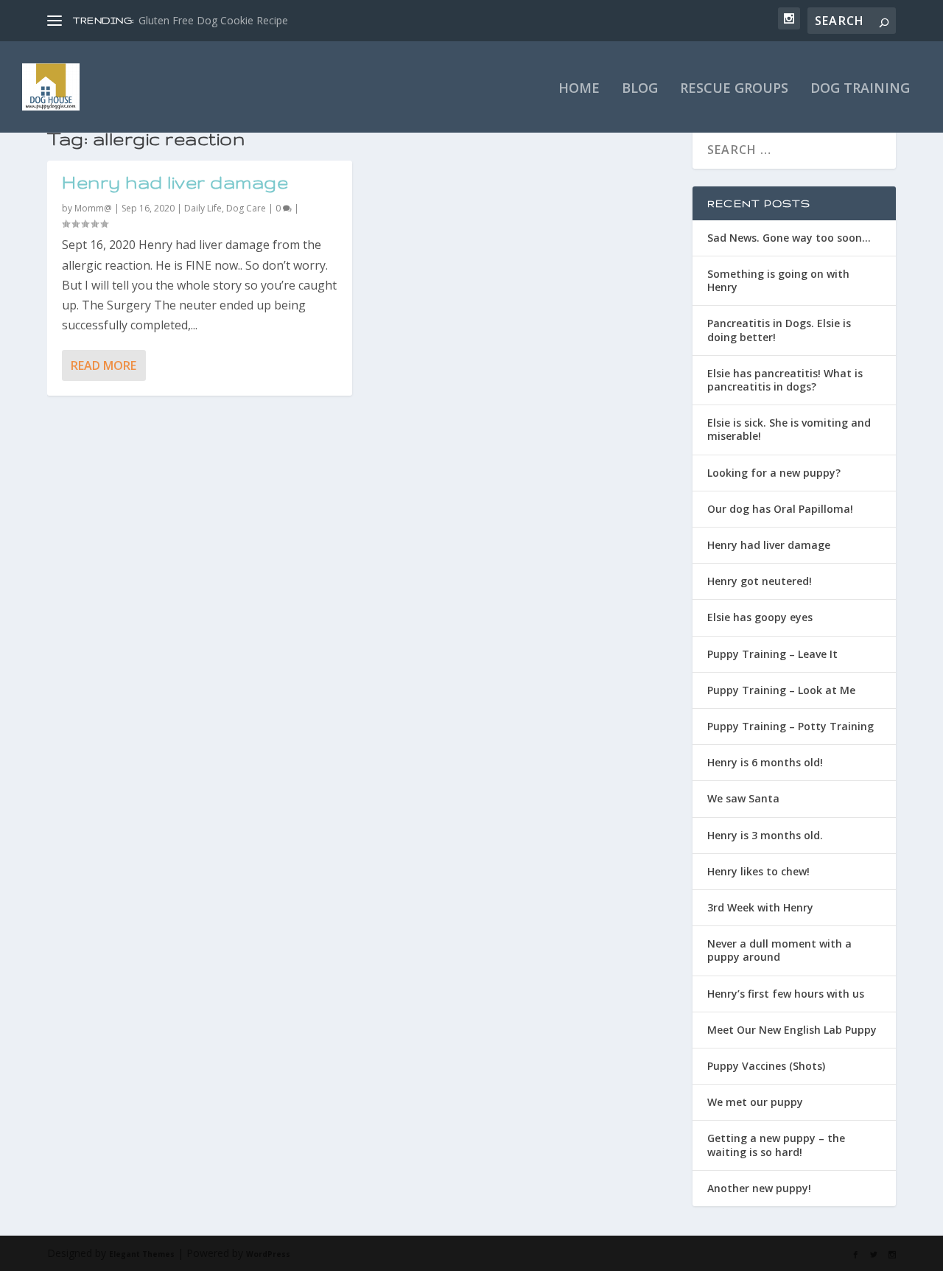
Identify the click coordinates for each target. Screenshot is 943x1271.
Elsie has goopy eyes (760, 617)
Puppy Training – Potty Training (790, 726)
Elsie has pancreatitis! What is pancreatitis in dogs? (785, 379)
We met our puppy (755, 1102)
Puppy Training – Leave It (772, 654)
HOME (579, 89)
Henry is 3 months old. (765, 835)
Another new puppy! (759, 1188)
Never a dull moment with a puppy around (779, 950)
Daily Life (203, 208)
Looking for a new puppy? (774, 473)
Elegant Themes (142, 1254)
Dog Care (246, 208)
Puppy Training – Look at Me (781, 690)
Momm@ (93, 208)
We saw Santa (743, 798)
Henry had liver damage (175, 182)
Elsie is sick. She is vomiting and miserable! (789, 429)
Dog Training (860, 89)
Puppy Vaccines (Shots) (766, 1066)
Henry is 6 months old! (765, 762)
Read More (103, 365)
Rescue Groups (734, 89)
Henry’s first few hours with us (785, 994)
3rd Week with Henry (760, 907)
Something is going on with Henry (778, 280)
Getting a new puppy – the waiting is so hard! (776, 1144)
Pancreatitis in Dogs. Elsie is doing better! (779, 329)
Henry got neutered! (759, 581)
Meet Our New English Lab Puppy (792, 1030)
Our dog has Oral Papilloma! (780, 509)
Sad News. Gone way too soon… (789, 238)
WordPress (268, 1254)
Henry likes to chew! (758, 871)
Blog (640, 89)
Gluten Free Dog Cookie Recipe (213, 20)
